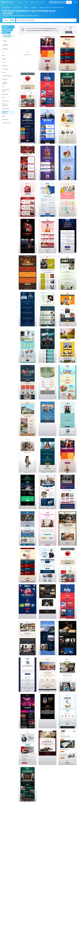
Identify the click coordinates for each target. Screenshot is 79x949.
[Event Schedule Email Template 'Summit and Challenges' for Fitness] (47, 53)
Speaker (26, 7)
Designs (6, 20)
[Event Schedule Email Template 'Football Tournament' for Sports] (28, 236)
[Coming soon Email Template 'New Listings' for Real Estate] (28, 638)
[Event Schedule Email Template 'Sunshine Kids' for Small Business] (67, 199)
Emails (12, 20)
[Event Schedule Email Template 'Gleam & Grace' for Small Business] (47, 309)
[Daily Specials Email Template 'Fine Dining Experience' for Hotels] (47, 674)
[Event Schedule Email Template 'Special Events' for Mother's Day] (67, 163)
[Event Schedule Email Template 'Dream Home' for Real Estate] (28, 418)
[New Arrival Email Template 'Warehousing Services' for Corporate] (67, 491)
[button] (13, 41)
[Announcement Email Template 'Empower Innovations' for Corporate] (67, 418)
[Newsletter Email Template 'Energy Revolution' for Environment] (47, 638)
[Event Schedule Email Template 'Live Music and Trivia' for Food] (67, 53)
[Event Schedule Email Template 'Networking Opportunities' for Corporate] (28, 126)
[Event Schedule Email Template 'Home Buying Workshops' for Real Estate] (67, 272)
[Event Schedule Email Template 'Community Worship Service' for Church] (67, 236)
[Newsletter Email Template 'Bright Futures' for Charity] (47, 491)
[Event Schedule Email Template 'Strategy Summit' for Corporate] (47, 272)
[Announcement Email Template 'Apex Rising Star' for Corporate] (28, 674)
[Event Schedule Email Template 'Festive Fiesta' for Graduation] (47, 345)
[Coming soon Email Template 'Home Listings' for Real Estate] (67, 747)
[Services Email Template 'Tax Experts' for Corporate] (28, 747)
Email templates (6, 7)
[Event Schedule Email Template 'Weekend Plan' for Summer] (67, 126)
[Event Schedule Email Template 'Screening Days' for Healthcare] (28, 345)
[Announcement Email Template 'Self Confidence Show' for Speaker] (47, 711)
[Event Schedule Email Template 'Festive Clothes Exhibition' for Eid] (47, 163)
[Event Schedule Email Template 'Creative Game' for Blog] (47, 236)
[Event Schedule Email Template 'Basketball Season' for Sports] (47, 199)
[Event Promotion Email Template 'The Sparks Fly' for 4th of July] (28, 601)
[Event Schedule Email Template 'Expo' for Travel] (67, 309)
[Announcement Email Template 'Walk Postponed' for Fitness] (47, 418)
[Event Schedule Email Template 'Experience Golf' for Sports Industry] (67, 345)
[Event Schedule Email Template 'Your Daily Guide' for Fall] (28, 272)
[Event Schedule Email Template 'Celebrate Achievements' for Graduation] (28, 163)
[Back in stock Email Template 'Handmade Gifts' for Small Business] (67, 528)
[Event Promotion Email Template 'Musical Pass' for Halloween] (28, 711)
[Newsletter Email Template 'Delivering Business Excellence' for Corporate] (47, 565)
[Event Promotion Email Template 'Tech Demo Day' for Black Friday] (28, 491)
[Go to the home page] (6, 2)
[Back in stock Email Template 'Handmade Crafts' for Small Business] (47, 601)
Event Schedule (17, 7)
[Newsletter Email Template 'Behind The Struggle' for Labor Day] (28, 528)
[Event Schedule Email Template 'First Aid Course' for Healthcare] (47, 126)
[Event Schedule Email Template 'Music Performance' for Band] (47, 382)
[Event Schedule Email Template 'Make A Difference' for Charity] (28, 382)
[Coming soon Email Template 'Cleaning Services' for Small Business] (67, 711)
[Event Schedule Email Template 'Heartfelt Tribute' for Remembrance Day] (28, 89)
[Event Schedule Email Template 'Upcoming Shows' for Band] (28, 199)
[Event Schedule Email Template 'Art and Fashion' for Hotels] (67, 89)
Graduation (33, 7)
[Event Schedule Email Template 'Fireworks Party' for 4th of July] (47, 89)
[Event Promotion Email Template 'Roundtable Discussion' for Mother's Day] (47, 528)
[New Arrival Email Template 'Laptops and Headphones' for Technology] (67, 638)
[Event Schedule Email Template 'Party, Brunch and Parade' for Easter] (67, 382)
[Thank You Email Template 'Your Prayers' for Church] (47, 747)
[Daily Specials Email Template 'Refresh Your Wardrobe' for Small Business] (28, 455)
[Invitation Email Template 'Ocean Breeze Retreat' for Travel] (67, 674)
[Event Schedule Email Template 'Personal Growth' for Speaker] (28, 309)
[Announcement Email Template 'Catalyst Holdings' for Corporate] (47, 455)
